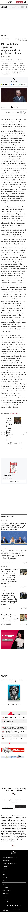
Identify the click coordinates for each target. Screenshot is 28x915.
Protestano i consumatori (9, 529)
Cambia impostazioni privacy (10, 863)
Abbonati (19, 2)
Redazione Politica (9, 443)
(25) (26, 586)
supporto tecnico (5, 840)
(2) (26, 562)
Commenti (6, 107)
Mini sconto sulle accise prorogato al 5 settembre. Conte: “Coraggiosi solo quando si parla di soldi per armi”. (13, 525)
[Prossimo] (25, 433)
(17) (26, 608)
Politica (5, 36)
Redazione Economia (7, 562)
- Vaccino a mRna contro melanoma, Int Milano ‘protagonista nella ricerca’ (13, 739)
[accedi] (25, 2)
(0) (19, 443)
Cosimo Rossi (5, 56)
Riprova (14, 845)
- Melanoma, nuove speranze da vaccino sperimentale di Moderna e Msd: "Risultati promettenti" (13, 735)
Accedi (7, 807)
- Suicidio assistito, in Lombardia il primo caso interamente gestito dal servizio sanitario (13, 724)
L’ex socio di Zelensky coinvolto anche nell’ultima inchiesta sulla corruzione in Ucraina (9, 618)
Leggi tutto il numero (14, 704)
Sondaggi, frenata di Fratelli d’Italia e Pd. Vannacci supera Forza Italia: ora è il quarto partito (9, 429)
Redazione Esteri (6, 586)
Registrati (20, 807)
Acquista (14, 481)
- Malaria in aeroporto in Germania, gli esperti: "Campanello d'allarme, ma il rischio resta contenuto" (13, 728)
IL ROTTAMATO (8, 475)
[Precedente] (3, 433)
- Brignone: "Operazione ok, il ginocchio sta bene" (14, 717)
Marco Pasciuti (6, 624)
